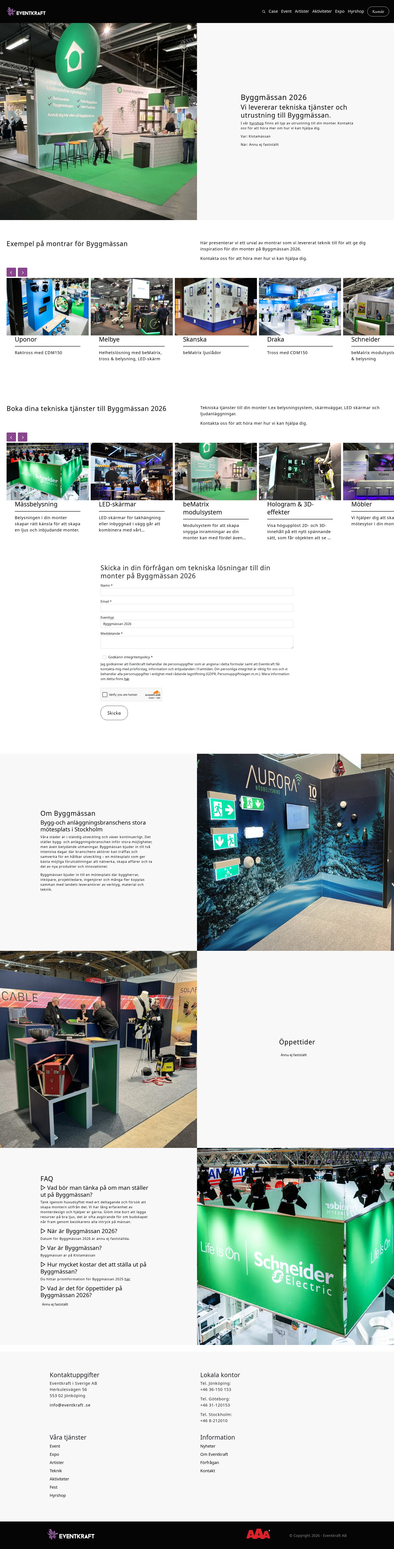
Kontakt (207, 1470)
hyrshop (257, 123)
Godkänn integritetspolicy (130, 657)
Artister (57, 1462)
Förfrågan (209, 1462)
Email (106, 601)
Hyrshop (58, 1495)
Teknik (56, 1470)
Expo (54, 1454)
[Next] (22, 272)
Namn (107, 585)
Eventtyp (107, 617)
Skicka (114, 713)
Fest (53, 1487)
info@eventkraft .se (70, 1405)
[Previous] (11, 272)
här (126, 679)
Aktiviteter (59, 1479)
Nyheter (207, 1446)
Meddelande (112, 633)
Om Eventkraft (214, 1454)
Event (55, 1446)
